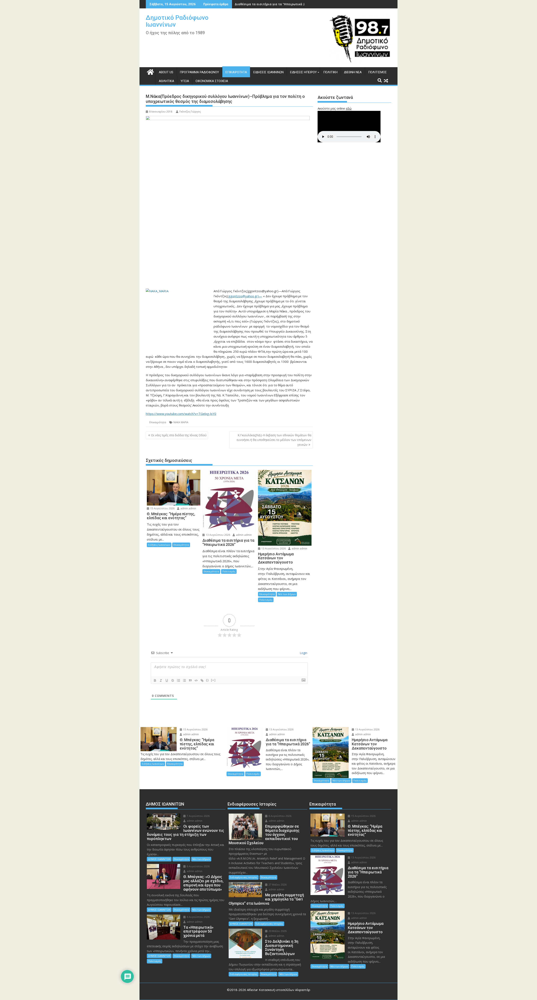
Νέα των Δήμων (287, 594)
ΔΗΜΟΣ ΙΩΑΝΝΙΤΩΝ (159, 859)
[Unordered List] (184, 680)
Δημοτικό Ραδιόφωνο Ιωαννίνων (177, 21)
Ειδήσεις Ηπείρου (303, 72)
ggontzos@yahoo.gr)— (245, 296)
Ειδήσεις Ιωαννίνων (268, 72)
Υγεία (185, 81)
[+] (213, 680)
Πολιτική (330, 72)
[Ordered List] (178, 680)
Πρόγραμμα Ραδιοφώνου (199, 72)
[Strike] (173, 680)
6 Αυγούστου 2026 (198, 866)
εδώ (349, 108)
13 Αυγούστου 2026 (217, 535)
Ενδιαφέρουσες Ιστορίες (243, 877)
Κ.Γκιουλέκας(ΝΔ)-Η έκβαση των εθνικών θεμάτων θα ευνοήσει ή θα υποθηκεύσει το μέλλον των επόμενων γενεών (274, 440)
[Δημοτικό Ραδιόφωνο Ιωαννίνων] (149, 71)
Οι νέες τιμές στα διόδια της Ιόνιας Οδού (179, 435)
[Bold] (155, 680)
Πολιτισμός (377, 72)
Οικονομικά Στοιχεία (212, 81)
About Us (166, 72)
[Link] (202, 680)
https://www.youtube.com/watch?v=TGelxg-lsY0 (181, 414)
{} (207, 680)
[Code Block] (196, 680)
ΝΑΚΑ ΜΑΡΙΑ (180, 422)
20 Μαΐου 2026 (277, 931)
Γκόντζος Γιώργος (190, 111)
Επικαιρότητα (236, 72)
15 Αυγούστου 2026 (162, 508)
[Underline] (167, 680)
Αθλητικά (166, 81)
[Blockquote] (190, 680)
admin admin (188, 508)
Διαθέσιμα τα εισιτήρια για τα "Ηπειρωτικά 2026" (273, 4)
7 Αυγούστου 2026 (198, 816)
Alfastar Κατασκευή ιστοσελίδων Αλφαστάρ (278, 990)
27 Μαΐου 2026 (277, 884)
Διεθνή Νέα (353, 72)
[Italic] (161, 680)
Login (303, 653)
